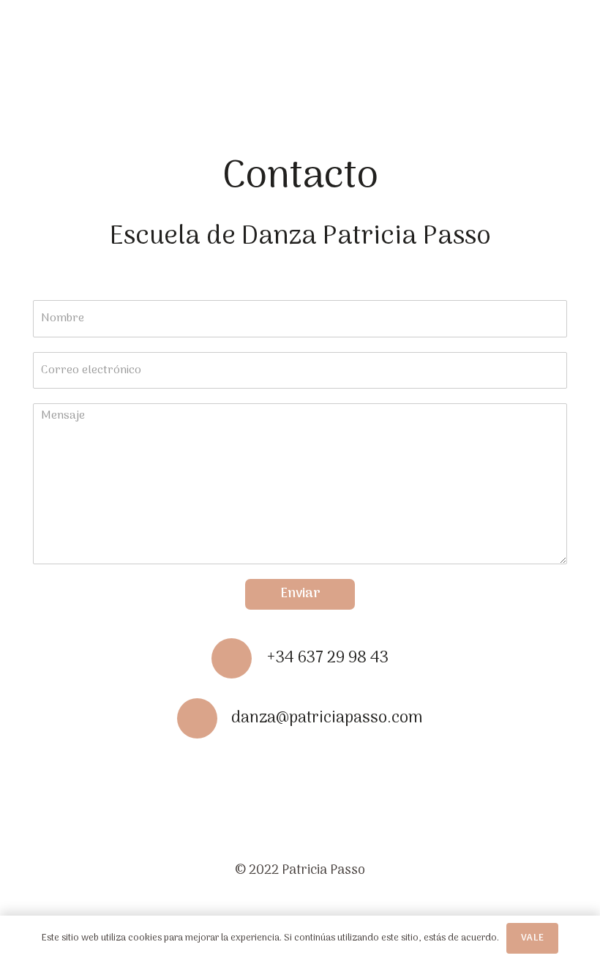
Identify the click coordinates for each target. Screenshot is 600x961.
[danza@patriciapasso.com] (204, 718)
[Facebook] (252, 771)
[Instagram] (300, 773)
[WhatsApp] (348, 771)
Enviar (300, 594)
